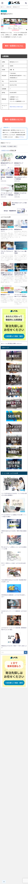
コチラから (21, 136)
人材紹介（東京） (13, 146)
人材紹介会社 (3, 10)
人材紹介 (4, 146)
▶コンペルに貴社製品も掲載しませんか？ (11, 343)
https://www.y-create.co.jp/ (16, 106)
